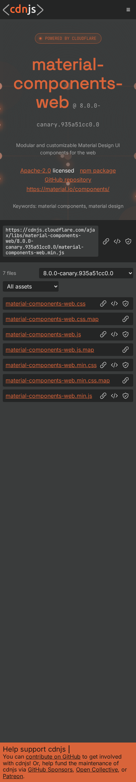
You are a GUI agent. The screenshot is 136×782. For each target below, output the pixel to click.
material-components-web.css (45, 303)
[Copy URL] (106, 241)
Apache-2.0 (35, 170)
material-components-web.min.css (51, 365)
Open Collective (97, 769)
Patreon (13, 776)
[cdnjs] (23, 9)
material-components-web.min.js (49, 396)
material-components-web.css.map (52, 319)
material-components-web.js (43, 334)
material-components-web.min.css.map (58, 380)
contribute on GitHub (53, 756)
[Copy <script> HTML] (117, 241)
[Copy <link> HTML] (114, 303)
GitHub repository (68, 179)
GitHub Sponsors (50, 769)
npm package (98, 170)
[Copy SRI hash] (128, 241)
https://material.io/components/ (68, 188)
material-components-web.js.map (50, 349)
